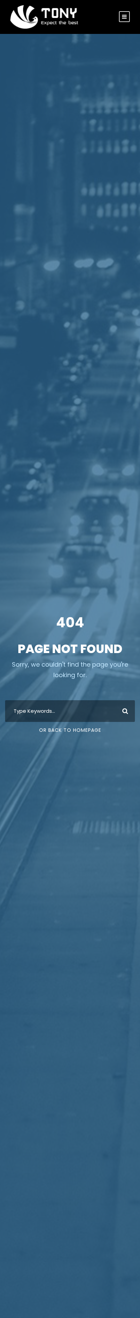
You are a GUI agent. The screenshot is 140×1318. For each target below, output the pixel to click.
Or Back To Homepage (70, 730)
